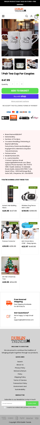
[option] (20, 37)
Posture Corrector (8, 241)
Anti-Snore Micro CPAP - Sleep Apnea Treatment (29, 242)
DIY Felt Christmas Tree (8, 278)
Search (20, 362)
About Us (20, 365)
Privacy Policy (20, 368)
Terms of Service (20, 380)
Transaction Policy (20, 383)
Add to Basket (20, 90)
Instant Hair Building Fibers (9, 206)
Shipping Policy (20, 377)
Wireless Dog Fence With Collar (29, 206)
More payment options (20, 101)
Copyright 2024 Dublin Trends (20, 422)
